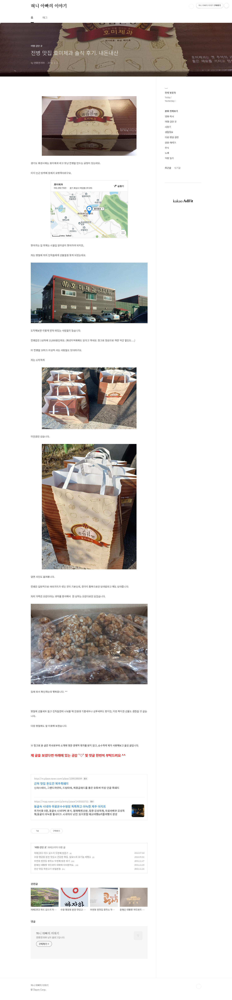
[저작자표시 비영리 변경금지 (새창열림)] (67, 831)
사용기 (168, 126)
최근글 (168, 167)
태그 (45, 17)
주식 (167, 147)
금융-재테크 (170, 142)
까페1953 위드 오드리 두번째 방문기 (51, 853)
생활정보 (169, 132)
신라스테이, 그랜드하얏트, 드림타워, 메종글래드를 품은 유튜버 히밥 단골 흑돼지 (76, 787)
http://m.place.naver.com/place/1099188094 (58, 778)
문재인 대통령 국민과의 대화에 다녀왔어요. (54, 864)
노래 (167, 152)
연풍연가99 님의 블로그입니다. (50, 937)
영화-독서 (169, 116)
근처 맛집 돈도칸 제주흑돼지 (51, 783)
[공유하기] (42, 831)
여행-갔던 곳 (40, 847)
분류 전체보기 (171, 111)
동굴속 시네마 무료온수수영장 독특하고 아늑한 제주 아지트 (70, 806)
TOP (198, 986)
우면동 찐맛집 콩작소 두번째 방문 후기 (52, 860)
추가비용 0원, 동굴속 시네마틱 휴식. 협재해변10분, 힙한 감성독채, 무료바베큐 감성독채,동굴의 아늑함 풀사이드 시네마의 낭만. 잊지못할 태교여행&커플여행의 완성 (79, 812)
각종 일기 (169, 158)
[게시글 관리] (46, 831)
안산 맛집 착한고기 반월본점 (47, 868)
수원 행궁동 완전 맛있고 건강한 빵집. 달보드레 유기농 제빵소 (62, 856)
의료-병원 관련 (172, 137)
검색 (191, 6)
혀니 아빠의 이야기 (49, 6)
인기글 (177, 167)
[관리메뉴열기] (226, 5)
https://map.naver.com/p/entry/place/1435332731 (61, 801)
